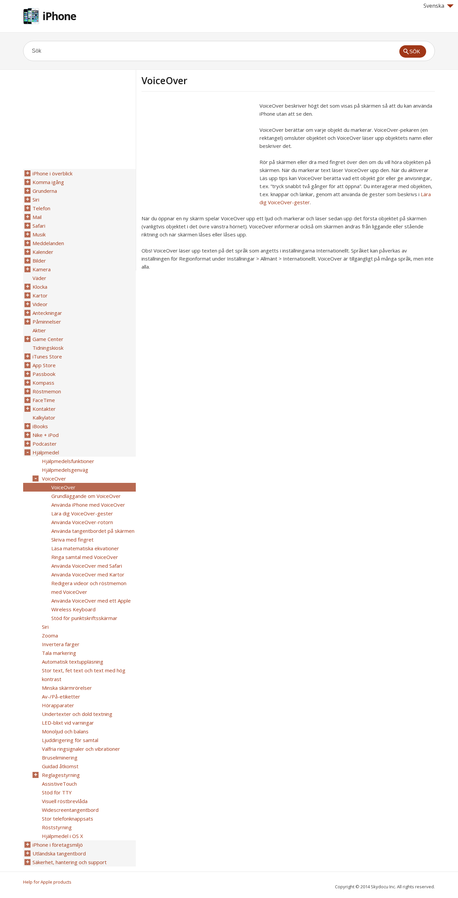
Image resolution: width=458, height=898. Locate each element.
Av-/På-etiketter (61, 696)
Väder (39, 278)
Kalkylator (44, 417)
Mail (37, 217)
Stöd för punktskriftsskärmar (84, 618)
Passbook (44, 374)
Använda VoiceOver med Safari (86, 565)
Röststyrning (57, 827)
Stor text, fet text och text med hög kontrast (83, 674)
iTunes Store (47, 356)
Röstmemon (47, 391)
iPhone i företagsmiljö (58, 844)
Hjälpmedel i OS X (62, 836)
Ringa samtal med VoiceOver (84, 557)
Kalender (43, 251)
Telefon (41, 208)
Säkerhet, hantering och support (70, 862)
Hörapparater (58, 705)
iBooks (40, 426)
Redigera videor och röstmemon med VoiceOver (88, 587)
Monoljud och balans (65, 731)
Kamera (42, 269)
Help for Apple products (47, 882)
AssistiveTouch (59, 783)
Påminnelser (47, 321)
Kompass (43, 382)
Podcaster (45, 443)
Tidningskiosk (48, 347)
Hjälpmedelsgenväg (65, 469)
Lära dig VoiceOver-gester (82, 513)
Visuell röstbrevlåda (65, 801)
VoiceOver (54, 478)
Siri (36, 199)
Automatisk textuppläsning (72, 661)
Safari (39, 225)
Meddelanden (48, 243)
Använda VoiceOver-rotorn (82, 522)
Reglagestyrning (61, 775)
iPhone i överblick (52, 173)
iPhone (59, 16)
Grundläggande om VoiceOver (86, 496)
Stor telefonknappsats (67, 818)
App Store (44, 365)
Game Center (48, 339)
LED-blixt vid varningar (68, 722)
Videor (40, 304)
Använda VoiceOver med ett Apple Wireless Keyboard (91, 605)
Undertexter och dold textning (77, 714)
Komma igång (48, 182)
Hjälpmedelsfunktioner (68, 461)
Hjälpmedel (46, 452)
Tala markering (59, 653)
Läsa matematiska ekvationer (85, 548)
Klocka (40, 286)
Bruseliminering (59, 757)
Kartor (40, 295)
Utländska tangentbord (59, 853)
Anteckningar (47, 313)
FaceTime (44, 400)
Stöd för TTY (57, 792)
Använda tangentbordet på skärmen (92, 530)
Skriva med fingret (72, 539)
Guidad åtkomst (60, 766)
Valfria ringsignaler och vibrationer (81, 748)
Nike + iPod (46, 435)
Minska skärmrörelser (67, 687)
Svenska (433, 5)
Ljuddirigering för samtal (70, 740)
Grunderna (45, 190)
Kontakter (44, 408)
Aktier (39, 330)
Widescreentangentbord (70, 809)
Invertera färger (60, 644)
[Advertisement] (197, 148)
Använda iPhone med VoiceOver (88, 504)
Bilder (39, 260)
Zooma (50, 635)
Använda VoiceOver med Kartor (87, 574)
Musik (39, 234)
